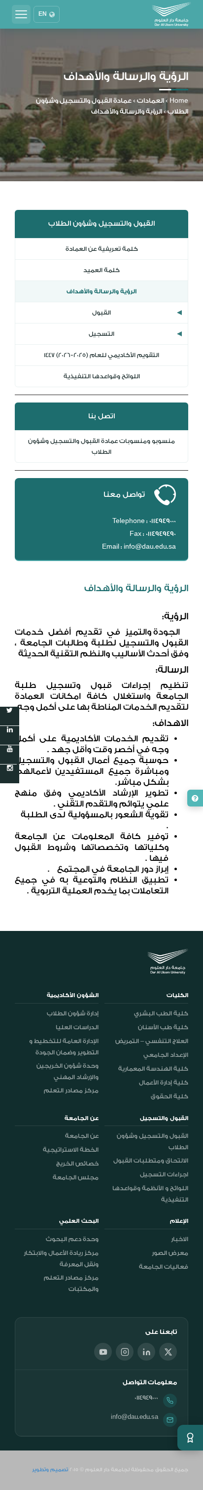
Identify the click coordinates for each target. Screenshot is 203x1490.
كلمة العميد (101, 270)
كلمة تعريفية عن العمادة (102, 248)
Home (178, 100)
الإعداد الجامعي (165, 1054)
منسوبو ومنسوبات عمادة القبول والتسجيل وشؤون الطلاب (101, 446)
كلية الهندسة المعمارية (153, 1068)
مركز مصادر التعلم (71, 1090)
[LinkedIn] (146, 1352)
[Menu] (21, 14)
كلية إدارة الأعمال (163, 1082)
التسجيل (101, 333)
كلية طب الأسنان (163, 1027)
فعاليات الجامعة (163, 1266)
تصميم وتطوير (50, 1470)
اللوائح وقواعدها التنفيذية (102, 376)
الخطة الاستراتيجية (71, 1149)
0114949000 (146, 1397)
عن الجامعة (82, 1135)
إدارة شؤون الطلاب (73, 1013)
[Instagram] (125, 1352)
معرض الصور (170, 1252)
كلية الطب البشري (161, 1013)
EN (42, 14)
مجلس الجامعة (76, 1177)
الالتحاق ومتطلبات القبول (150, 1160)
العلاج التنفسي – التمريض (151, 1041)
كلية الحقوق (169, 1096)
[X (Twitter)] (168, 1352)
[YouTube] (103, 1352)
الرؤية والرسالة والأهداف (101, 291)
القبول (101, 312)
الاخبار (179, 1239)
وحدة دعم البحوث (72, 1239)
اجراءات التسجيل (164, 1174)
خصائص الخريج (77, 1163)
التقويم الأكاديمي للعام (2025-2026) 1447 (101, 355)
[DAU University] (171, 14)
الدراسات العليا (77, 1027)
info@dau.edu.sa (134, 1416)
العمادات (150, 100)
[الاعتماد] (190, 1437)
